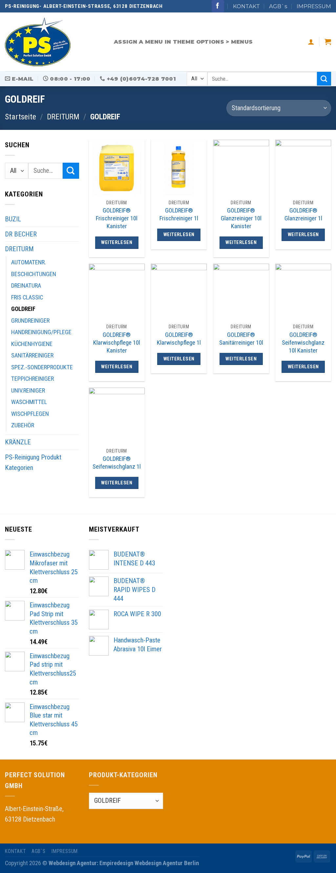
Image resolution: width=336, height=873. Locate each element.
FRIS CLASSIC (27, 297)
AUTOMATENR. (28, 262)
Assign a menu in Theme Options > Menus (183, 41)
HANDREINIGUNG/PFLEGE (41, 332)
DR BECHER (21, 234)
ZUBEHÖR (22, 425)
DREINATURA (26, 285)
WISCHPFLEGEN (30, 413)
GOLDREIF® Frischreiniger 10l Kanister (116, 218)
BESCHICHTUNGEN (33, 274)
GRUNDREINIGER (30, 320)
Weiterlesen (116, 242)
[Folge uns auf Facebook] (218, 6)
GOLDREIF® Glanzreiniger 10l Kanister (241, 218)
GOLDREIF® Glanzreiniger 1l (303, 214)
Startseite (20, 116)
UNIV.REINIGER (28, 390)
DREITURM (63, 116)
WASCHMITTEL (29, 401)
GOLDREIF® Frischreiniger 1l (178, 214)
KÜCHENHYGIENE (31, 343)
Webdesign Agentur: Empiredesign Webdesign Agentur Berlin (124, 863)
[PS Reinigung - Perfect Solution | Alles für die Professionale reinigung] (54, 41)
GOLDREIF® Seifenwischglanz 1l (117, 462)
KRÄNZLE (18, 442)
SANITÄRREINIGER (32, 355)
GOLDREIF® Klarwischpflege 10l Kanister (116, 342)
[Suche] (324, 79)
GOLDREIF (23, 308)
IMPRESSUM (314, 6)
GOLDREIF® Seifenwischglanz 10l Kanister (303, 342)
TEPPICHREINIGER (32, 378)
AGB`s (278, 6)
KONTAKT (246, 6)
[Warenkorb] (328, 41)
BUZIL (13, 219)
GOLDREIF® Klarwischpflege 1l (179, 338)
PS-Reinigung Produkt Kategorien (33, 462)
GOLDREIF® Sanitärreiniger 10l (241, 338)
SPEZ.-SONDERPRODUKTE (42, 367)
